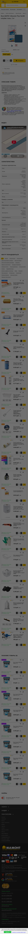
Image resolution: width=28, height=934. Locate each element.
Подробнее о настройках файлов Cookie (19, 932)
